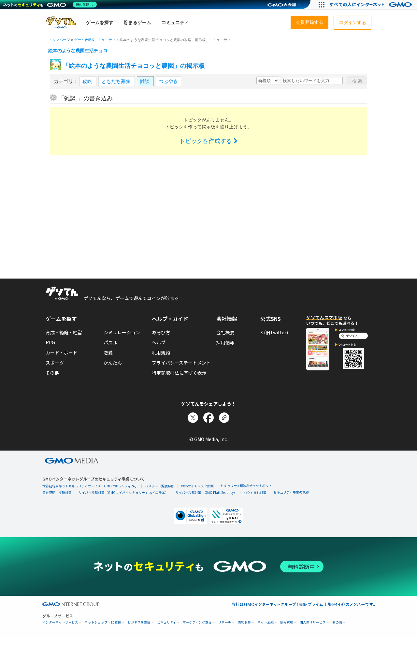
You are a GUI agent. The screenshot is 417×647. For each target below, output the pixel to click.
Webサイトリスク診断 (197, 485)
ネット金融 (265, 622)
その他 (52, 372)
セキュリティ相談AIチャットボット (246, 485)
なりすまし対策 (255, 492)
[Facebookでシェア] (208, 417)
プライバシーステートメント (181, 362)
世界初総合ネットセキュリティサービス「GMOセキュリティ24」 (90, 485)
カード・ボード (62, 352)
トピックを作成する (206, 141)
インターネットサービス (60, 622)
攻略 (87, 81)
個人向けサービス (313, 622)
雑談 (145, 81)
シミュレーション (122, 332)
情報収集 (244, 622)
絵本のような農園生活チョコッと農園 (87, 50)
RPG (50, 342)
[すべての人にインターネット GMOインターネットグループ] (371, 4)
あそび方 (161, 332)
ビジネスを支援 (139, 622)
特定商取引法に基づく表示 (179, 372)
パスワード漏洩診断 (159, 485)
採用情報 (225, 342)
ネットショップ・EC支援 (103, 622)
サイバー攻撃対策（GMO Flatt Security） (206, 492)
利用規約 (161, 352)
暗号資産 (286, 622)
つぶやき (168, 81)
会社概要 (225, 332)
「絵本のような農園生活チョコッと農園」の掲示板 (134, 65)
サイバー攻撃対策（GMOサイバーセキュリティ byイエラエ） (123, 492)
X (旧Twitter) (274, 332)
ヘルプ (158, 342)
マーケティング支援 (197, 622)
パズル (110, 342)
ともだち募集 (116, 81)
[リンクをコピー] (224, 417)
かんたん (113, 362)
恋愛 (108, 352)
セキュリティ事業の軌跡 (291, 492)
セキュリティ (166, 622)
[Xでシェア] (193, 417)
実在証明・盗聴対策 (57, 492)
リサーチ (224, 622)
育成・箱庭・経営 (64, 332)
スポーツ (55, 362)
